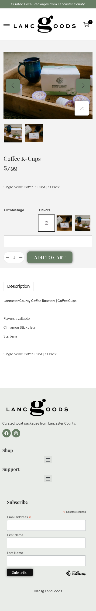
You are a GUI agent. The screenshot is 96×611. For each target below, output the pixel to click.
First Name (15, 535)
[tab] (48, 286)
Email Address (19, 517)
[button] (48, 459)
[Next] (83, 86)
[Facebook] (6, 433)
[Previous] (13, 86)
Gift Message (14, 210)
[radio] (46, 223)
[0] (86, 24)
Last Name (15, 553)
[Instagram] (16, 433)
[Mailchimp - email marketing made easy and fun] (76, 576)
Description (18, 286)
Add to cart (49, 257)
